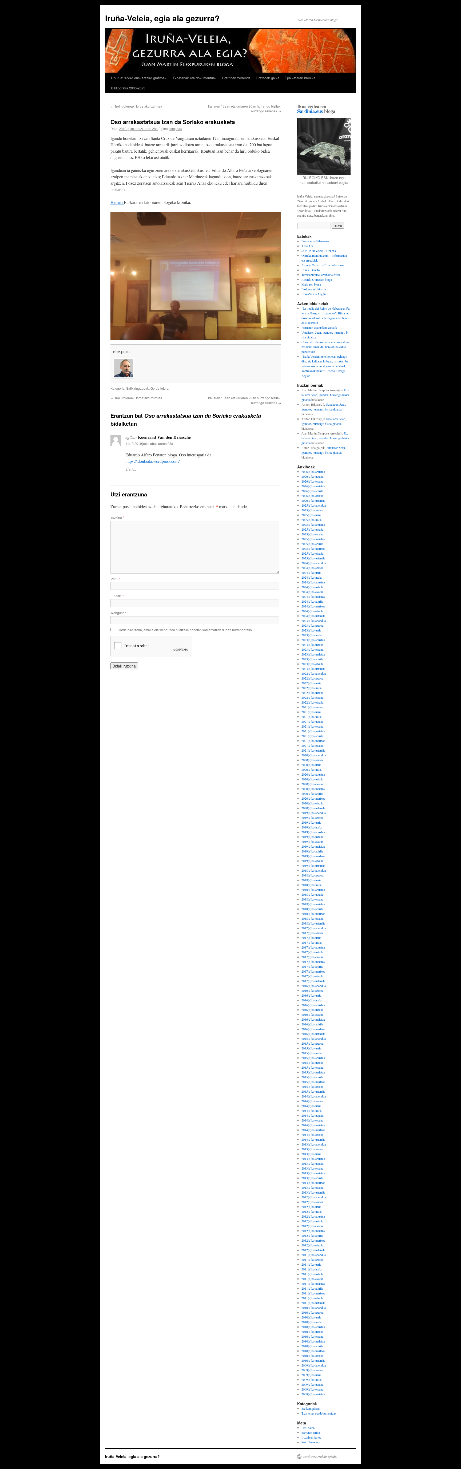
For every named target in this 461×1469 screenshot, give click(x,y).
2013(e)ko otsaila (312, 1187)
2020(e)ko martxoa (313, 798)
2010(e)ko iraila (311, 1322)
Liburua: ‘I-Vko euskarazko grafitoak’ (139, 77)
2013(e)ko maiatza (313, 1173)
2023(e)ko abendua (313, 620)
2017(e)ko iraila (311, 942)
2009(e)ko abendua (313, 1365)
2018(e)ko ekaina (312, 899)
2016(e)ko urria (311, 995)
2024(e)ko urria (311, 572)
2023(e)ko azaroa (312, 625)
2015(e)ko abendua (313, 1038)
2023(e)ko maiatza (313, 654)
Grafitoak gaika (267, 77)
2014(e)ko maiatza (313, 1125)
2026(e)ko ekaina (312, 481)
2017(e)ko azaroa (312, 933)
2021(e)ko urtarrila (313, 750)
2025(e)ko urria (311, 515)
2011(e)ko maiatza (313, 1283)
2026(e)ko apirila (312, 491)
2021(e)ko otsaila (312, 745)
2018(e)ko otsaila (312, 918)
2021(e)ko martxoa (313, 741)
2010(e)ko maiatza (313, 1341)
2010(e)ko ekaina (312, 1336)
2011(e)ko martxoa (313, 1293)
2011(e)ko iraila (311, 1269)
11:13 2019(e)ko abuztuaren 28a (149, 443)
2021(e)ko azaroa (312, 707)
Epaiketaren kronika (300, 77)
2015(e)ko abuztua (313, 1058)
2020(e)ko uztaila (312, 779)
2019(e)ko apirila (312, 851)
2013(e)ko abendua (313, 1144)
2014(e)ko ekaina (312, 1120)
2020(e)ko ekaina (312, 784)
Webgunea (118, 612)
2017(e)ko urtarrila (313, 981)
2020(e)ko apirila (312, 793)
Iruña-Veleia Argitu (313, 294)
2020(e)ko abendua (313, 755)
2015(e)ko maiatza (313, 1072)
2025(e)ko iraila (311, 520)
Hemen (117, 202)
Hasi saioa (308, 1427)
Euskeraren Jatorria (313, 289)
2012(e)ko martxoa (313, 1240)
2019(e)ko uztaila (312, 837)
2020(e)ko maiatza (313, 789)
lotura (164, 388)
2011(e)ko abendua (313, 1255)
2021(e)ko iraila (311, 716)
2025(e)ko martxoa (313, 548)
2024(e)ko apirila (312, 601)
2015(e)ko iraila (311, 1053)
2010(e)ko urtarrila (313, 1360)
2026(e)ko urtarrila (313, 500)
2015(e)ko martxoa (313, 1082)
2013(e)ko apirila (312, 1178)
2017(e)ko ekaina (312, 957)
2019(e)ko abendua (313, 813)
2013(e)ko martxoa (313, 1182)
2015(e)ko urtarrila (313, 1091)
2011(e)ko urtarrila (313, 1303)
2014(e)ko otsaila (312, 1134)
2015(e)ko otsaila (312, 1086)
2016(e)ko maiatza (313, 1019)
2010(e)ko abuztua (313, 1327)
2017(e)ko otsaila (312, 976)
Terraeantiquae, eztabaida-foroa (320, 275)
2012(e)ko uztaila (312, 1221)
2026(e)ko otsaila (312, 495)
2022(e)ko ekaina (312, 697)
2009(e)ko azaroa (312, 1370)
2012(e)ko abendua (313, 1197)
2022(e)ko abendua (313, 673)
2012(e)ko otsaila (312, 1245)
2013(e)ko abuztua (313, 1158)
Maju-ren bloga (311, 284)
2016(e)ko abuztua (313, 1005)
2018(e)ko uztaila (312, 894)
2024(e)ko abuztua (313, 582)
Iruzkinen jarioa (311, 1437)
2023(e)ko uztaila (312, 644)
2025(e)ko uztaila (312, 529)
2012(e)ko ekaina (312, 1226)
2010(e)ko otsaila (312, 1355)
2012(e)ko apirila (312, 1235)
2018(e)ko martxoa (313, 913)
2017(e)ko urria (311, 937)
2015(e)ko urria (311, 1048)
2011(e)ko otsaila (312, 1298)
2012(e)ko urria (311, 1207)
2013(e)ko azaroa (312, 1149)
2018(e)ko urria (311, 880)
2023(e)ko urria (311, 630)
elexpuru (175, 128)
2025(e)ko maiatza (313, 539)
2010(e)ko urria (311, 1317)
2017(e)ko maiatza (313, 961)
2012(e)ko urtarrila (313, 1250)
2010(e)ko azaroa (312, 1312)
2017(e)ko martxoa (313, 971)
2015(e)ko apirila (312, 1077)
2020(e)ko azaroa (312, 760)
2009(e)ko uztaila (312, 1384)
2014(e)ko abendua (313, 1096)
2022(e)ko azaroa (312, 678)
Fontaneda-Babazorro (315, 241)
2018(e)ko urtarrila (313, 923)
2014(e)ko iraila (311, 1110)
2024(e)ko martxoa (313, 606)
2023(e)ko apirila (312, 659)
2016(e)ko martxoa (313, 1029)
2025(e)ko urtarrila (313, 558)
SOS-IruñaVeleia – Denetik (318, 250)
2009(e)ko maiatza (313, 1394)
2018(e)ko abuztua (313, 889)
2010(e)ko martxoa (313, 1351)
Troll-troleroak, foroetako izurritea (136, 106)
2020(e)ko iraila (311, 769)
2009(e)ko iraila (311, 1379)
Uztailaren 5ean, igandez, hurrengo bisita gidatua (325, 395)
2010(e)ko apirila (312, 1346)
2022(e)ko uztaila (312, 692)
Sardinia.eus (310, 111)
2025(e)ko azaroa (312, 510)
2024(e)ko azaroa (312, 568)
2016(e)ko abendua (313, 986)
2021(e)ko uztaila (312, 721)
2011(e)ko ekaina (312, 1279)
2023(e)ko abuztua (313, 640)
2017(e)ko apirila (312, 966)
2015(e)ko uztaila (312, 1062)
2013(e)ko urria (311, 1154)
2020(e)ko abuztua (313, 774)
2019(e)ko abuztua (313, 832)
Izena (115, 578)
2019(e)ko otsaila (312, 861)
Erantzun (131, 469)
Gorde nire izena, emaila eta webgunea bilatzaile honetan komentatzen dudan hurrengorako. (185, 629)
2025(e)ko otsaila (312, 553)
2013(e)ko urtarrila (313, 1192)
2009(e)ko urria (311, 1375)
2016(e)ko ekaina (312, 1014)
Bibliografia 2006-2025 (128, 87)
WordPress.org (310, 1442)
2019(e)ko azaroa (312, 817)
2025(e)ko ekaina (312, 534)
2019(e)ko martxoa (313, 856)
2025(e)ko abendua (313, 505)
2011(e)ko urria (311, 1264)
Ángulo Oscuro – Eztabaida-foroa (322, 265)
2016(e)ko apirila (312, 1024)
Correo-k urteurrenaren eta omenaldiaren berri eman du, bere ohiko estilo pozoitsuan (325, 347)
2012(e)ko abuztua (313, 1216)
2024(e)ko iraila (311, 577)
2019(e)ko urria (311, 822)
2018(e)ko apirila (312, 909)
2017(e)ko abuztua (313, 947)
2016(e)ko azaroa (312, 990)
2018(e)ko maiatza (313, 904)
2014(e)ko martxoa (313, 1130)
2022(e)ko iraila (311, 688)
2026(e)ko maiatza (313, 486)
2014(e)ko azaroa (312, 1101)
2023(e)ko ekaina (312, 649)
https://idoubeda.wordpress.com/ (152, 461)
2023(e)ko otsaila (312, 664)
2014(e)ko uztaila (312, 1115)
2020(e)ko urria (311, 765)
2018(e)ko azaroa (312, 875)
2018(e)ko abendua (313, 870)
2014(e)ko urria (311, 1106)
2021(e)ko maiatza (313, 731)
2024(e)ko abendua (313, 563)
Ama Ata (307, 246)
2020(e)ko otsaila (312, 803)
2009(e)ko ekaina (312, 1389)
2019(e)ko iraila (311, 827)
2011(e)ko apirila (312, 1288)
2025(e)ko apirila (312, 544)
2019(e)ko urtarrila (313, 865)
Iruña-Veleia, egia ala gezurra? (162, 18)
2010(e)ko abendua (313, 1307)
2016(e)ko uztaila (312, 1010)
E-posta (117, 595)
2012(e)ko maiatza (313, 1231)
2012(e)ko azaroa (312, 1202)
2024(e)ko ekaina (312, 592)
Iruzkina (117, 517)
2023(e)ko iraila (311, 635)
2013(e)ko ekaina (312, 1168)
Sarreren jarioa (310, 1432)
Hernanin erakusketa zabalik (319, 327)
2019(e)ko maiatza (313, 846)
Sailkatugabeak (137, 388)
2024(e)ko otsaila (312, 611)
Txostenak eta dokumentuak (195, 77)
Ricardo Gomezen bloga (316, 279)
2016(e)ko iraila (311, 1000)
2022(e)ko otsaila (312, 702)
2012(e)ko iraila (311, 1211)
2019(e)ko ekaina (312, 841)
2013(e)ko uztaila (312, 1163)
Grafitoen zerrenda (236, 77)
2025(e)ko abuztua (313, 524)
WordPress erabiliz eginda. (320, 1456)
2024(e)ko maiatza (313, 596)
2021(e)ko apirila (312, 736)
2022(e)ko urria (311, 683)
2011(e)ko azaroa (312, 1259)
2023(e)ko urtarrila (313, 668)
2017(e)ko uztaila (312, 952)
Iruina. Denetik (310, 270)
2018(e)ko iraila (311, 885)
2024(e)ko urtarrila (313, 616)
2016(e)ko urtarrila (313, 1034)
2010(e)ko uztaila (312, 1331)
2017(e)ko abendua (313, 928)
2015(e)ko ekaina (312, 1067)
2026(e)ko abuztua (313, 471)
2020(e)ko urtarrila (313, 808)
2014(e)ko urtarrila (313, 1139)
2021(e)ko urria (311, 712)
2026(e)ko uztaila (312, 476)
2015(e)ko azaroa (312, 1043)
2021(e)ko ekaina (312, 726)
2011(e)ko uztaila (312, 1274)
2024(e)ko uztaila (312, 587)
